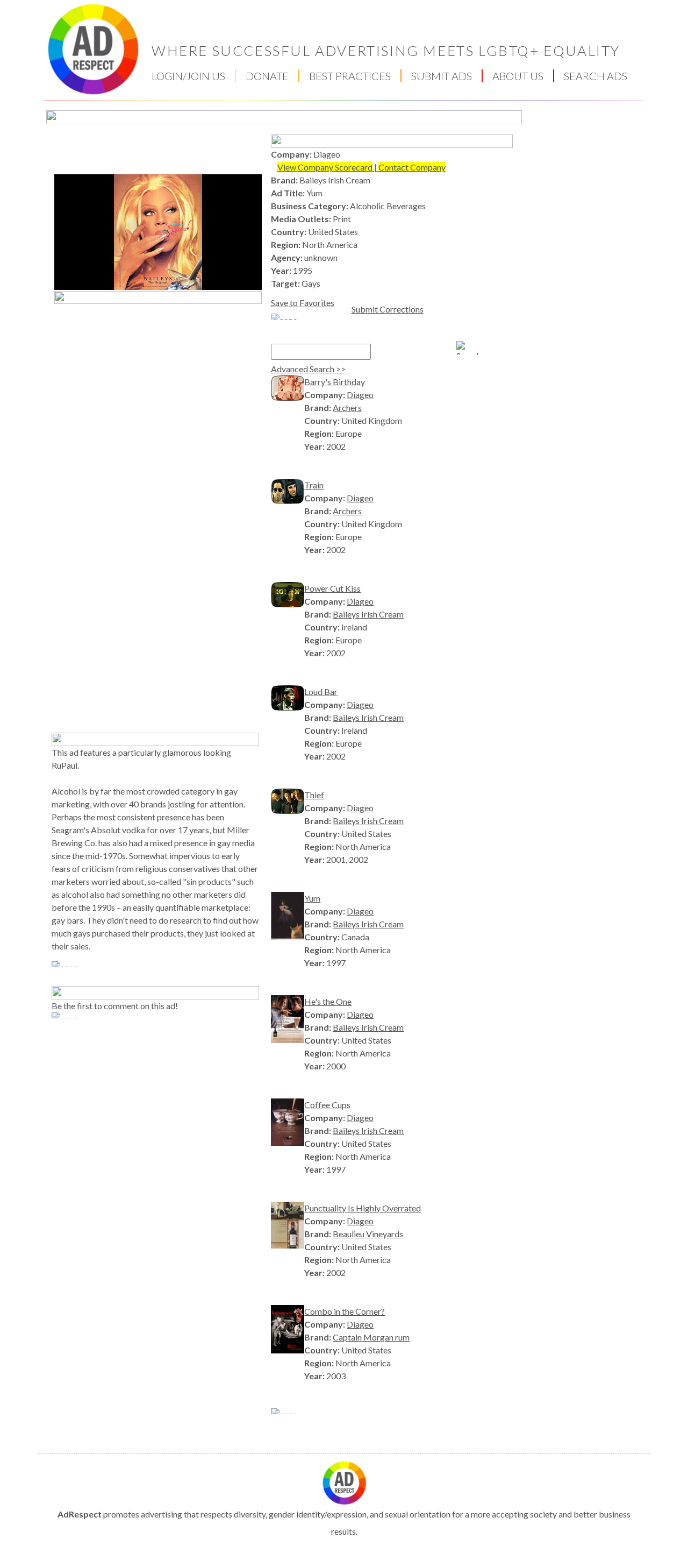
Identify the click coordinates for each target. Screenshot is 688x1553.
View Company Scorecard (324, 167)
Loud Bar (321, 691)
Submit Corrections (388, 309)
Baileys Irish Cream (368, 614)
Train (314, 485)
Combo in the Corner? (344, 1311)
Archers (347, 407)
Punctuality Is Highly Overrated (362, 1208)
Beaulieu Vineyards (368, 1234)
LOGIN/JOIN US (188, 75)
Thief (314, 795)
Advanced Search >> (308, 369)
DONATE (267, 75)
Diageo (360, 394)
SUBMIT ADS (441, 75)
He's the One (328, 1001)
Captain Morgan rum (371, 1337)
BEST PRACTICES (350, 75)
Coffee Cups (327, 1105)
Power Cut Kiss (332, 588)
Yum (312, 898)
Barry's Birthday (334, 382)
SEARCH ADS (595, 75)
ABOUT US (517, 75)
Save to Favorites (302, 302)
